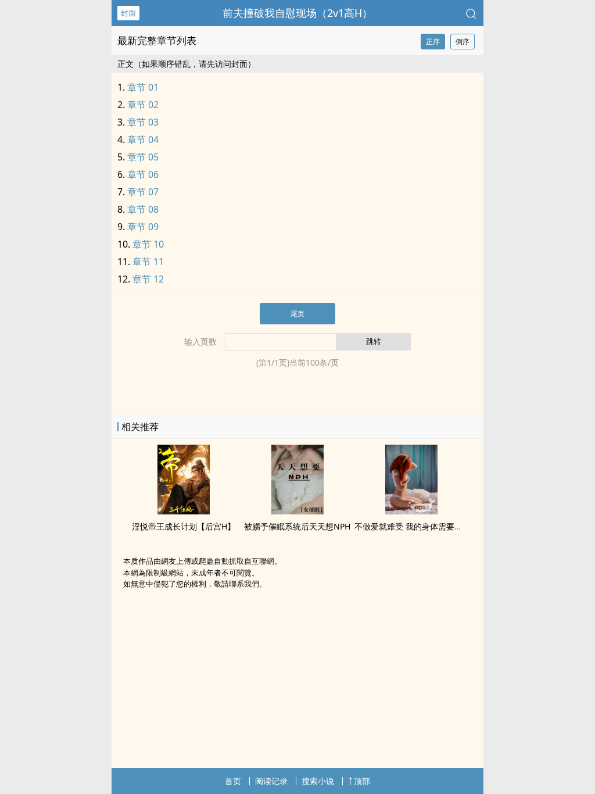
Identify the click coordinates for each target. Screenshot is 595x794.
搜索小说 (318, 780)
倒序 (462, 42)
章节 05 (143, 157)
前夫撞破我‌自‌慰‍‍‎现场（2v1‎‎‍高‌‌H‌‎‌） (297, 13)
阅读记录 (271, 780)
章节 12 (148, 279)
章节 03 (143, 122)
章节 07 (143, 191)
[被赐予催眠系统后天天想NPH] (297, 511)
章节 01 (143, 87)
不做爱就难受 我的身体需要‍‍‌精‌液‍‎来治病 (424, 526)
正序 (433, 42)
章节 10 (148, 244)
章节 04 (143, 139)
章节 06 (143, 174)
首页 (233, 780)
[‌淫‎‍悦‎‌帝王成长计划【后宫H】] (183, 511)
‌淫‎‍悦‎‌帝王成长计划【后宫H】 (183, 526)
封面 (128, 13)
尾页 (297, 314)
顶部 (362, 780)
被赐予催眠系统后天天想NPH (297, 526)
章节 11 (148, 261)
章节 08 (143, 209)
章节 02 (143, 104)
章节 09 (143, 226)
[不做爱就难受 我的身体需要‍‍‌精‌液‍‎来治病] (411, 511)
